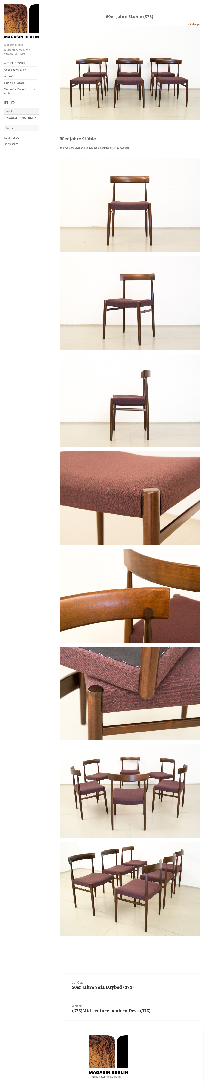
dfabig (117, 1076)
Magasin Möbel (13, 45)
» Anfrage (194, 24)
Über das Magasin (15, 69)
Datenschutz (11, 137)
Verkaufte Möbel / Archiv (15, 91)
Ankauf (8, 76)
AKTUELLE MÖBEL (14, 63)
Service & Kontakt (14, 82)
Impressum (11, 144)
